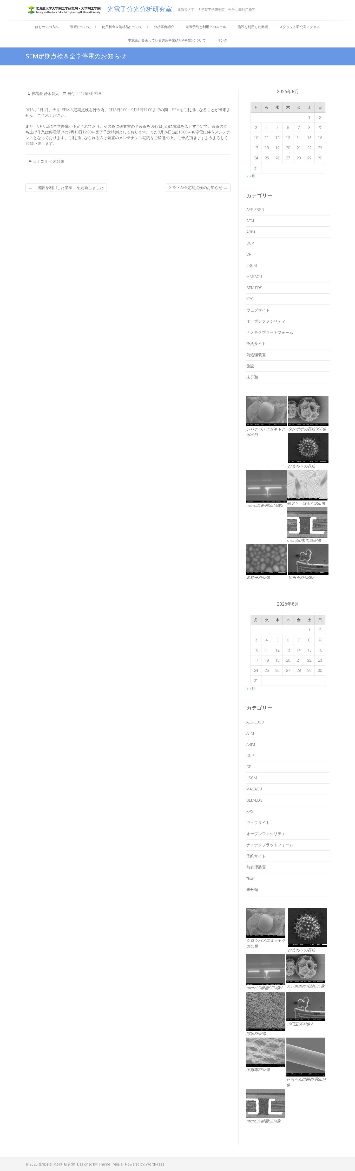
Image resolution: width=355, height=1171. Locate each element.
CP (248, 254)
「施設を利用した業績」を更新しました (66, 187)
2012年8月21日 (89, 94)
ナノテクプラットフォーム (269, 332)
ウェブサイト (258, 310)
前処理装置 (256, 355)
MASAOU (254, 276)
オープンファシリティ (265, 321)
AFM (250, 221)
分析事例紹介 (164, 27)
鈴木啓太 (51, 94)
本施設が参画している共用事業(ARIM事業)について (167, 40)
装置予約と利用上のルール (206, 27)
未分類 (58, 161)
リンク (222, 40)
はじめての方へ (47, 27)
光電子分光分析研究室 (139, 9)
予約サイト (256, 343)
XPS (250, 299)
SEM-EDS (254, 288)
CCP (250, 243)
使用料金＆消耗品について (122, 27)
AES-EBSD (255, 209)
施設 (250, 366)
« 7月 (250, 176)
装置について (80, 27)
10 (256, 138)
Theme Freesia (110, 1164)
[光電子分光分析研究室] (65, 10)
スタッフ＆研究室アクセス (299, 27)
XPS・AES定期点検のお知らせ (198, 187)
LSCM (251, 265)
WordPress (155, 1164)
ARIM (250, 232)
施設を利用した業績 (253, 27)
